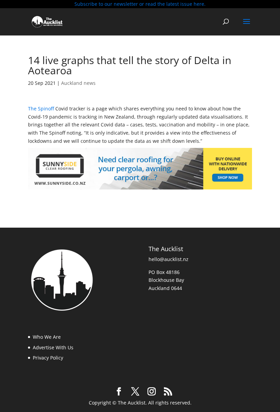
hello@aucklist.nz (168, 259)
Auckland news (78, 83)
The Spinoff (41, 108)
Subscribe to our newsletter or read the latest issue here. (140, 4)
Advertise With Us (53, 347)
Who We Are (47, 337)
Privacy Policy (48, 357)
